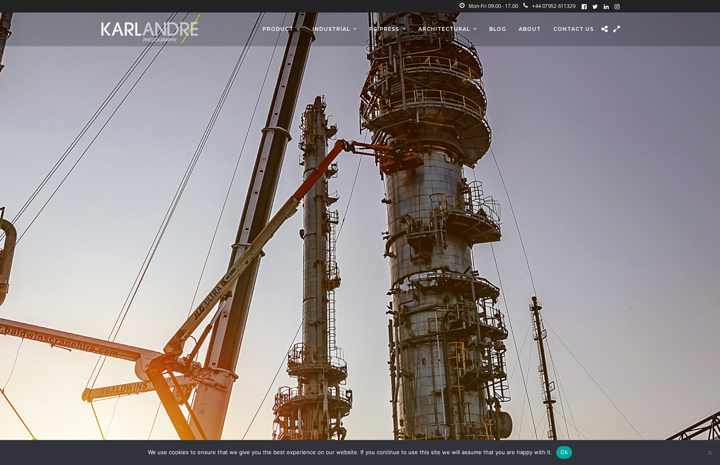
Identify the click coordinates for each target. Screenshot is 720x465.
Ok (564, 452)
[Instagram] (617, 6)
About (530, 29)
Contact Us (573, 29)
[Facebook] (584, 6)
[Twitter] (595, 6)
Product (277, 29)
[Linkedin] (606, 6)
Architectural (444, 29)
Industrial (331, 29)
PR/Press (384, 29)
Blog (497, 29)
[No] (709, 452)
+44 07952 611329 (553, 6)
